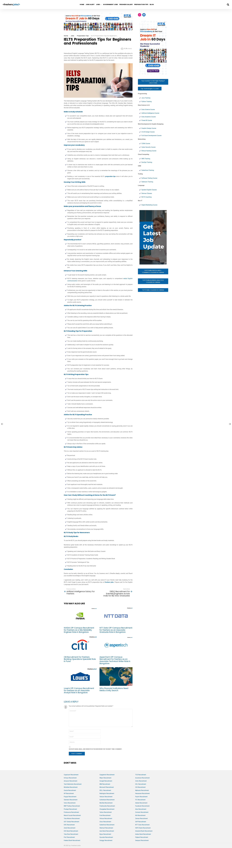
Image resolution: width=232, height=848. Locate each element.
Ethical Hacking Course (148, 151)
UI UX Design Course (148, 132)
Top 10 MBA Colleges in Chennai (153, 290)
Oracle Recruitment (70, 790)
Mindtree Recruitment (70, 787)
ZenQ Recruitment (69, 828)
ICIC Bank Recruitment (71, 831)
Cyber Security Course (148, 147)
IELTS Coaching (146, 197)
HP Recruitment (69, 793)
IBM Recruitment (105, 784)
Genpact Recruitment (142, 840)
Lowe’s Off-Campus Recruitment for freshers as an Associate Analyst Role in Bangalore (79, 690)
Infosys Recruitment (70, 778)
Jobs (98, 4)
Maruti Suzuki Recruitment (72, 815)
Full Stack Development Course (151, 135)
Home (82, 4)
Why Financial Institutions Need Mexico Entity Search (114, 689)
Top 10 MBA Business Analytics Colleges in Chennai (153, 281)
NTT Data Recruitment (142, 825)
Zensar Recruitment (141, 818)
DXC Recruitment (69, 825)
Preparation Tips (141, 4)
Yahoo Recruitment (106, 812)
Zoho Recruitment (141, 781)
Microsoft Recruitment (107, 787)
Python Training (146, 101)
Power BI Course (146, 120)
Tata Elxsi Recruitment (71, 834)
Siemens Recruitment (70, 800)
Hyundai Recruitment (106, 837)
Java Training (145, 98)
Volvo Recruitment (69, 803)
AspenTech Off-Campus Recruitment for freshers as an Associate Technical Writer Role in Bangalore (115, 660)
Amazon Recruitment (70, 781)
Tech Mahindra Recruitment (72, 784)
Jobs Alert (90, 4)
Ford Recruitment (105, 815)
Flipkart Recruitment (141, 837)
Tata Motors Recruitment (72, 818)
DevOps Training (146, 162)
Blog (152, 4)
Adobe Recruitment (141, 803)
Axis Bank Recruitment (107, 831)
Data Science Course (148, 109)
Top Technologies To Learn (150, 88)
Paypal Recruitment (70, 796)
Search (228, 4)
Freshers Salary (126, 4)
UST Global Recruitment (71, 822)
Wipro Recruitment (105, 778)
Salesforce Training (147, 170)
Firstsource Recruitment (71, 812)
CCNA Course (145, 143)
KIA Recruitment (140, 815)
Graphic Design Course (148, 128)
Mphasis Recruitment (142, 790)
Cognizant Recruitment (71, 775)
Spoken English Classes (149, 190)
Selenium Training (147, 182)
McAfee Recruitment (106, 803)
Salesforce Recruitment (107, 825)
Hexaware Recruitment (142, 793)
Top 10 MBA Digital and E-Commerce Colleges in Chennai (153, 271)
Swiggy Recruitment (106, 840)
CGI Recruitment (140, 787)
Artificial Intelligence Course (150, 113)
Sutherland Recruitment (107, 800)
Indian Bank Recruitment (143, 834)
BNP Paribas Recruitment (72, 806)
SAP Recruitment (140, 822)
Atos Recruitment (140, 809)
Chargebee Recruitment (107, 809)
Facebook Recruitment (142, 806)
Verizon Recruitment (106, 796)
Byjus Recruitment (105, 834)
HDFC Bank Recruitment (143, 828)
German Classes (146, 193)
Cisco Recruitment (105, 822)
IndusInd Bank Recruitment (143, 831)
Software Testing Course (149, 178)
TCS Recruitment (140, 775)
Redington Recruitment (107, 793)
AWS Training (145, 158)
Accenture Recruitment (142, 778)
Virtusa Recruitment (106, 818)
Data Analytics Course (148, 117)
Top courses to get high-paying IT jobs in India (153, 82)
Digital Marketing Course (149, 205)
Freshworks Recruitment (107, 806)
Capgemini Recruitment (107, 775)
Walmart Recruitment (106, 828)
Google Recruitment (106, 781)
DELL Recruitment (105, 790)
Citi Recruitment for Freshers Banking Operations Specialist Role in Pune (80, 659)
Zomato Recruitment (141, 812)
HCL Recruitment (140, 784)
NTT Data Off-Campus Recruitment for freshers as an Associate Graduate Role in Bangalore (116, 629)
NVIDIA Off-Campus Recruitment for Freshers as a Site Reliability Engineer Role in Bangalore (79, 629)
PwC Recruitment (69, 837)
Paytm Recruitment (141, 796)
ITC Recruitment (140, 800)
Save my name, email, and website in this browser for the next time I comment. (95, 749)
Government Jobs (110, 4)
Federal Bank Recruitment (72, 840)
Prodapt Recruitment (70, 809)
